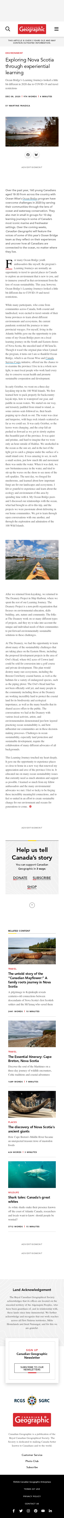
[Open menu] (56, 29)
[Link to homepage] (32, 29)
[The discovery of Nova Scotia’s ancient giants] (32, 1124)
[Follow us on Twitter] (21, 1511)
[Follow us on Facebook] (13, 1511)
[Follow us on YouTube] (43, 1511)
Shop (32, 887)
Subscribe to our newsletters (32, 1368)
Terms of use (32, 1489)
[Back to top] (32, 905)
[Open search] (7, 29)
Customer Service (32, 1455)
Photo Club (32, 1461)
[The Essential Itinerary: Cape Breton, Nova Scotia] (32, 1054)
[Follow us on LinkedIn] (50, 1511)
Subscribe (42, 878)
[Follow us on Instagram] (28, 1511)
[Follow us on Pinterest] (35, 1511)
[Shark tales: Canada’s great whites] (32, 1196)
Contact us (32, 1503)
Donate (20, 878)
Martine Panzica (19, 105)
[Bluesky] (36, 154)
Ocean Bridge (30, 198)
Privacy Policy (32, 1496)
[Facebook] (28, 154)
